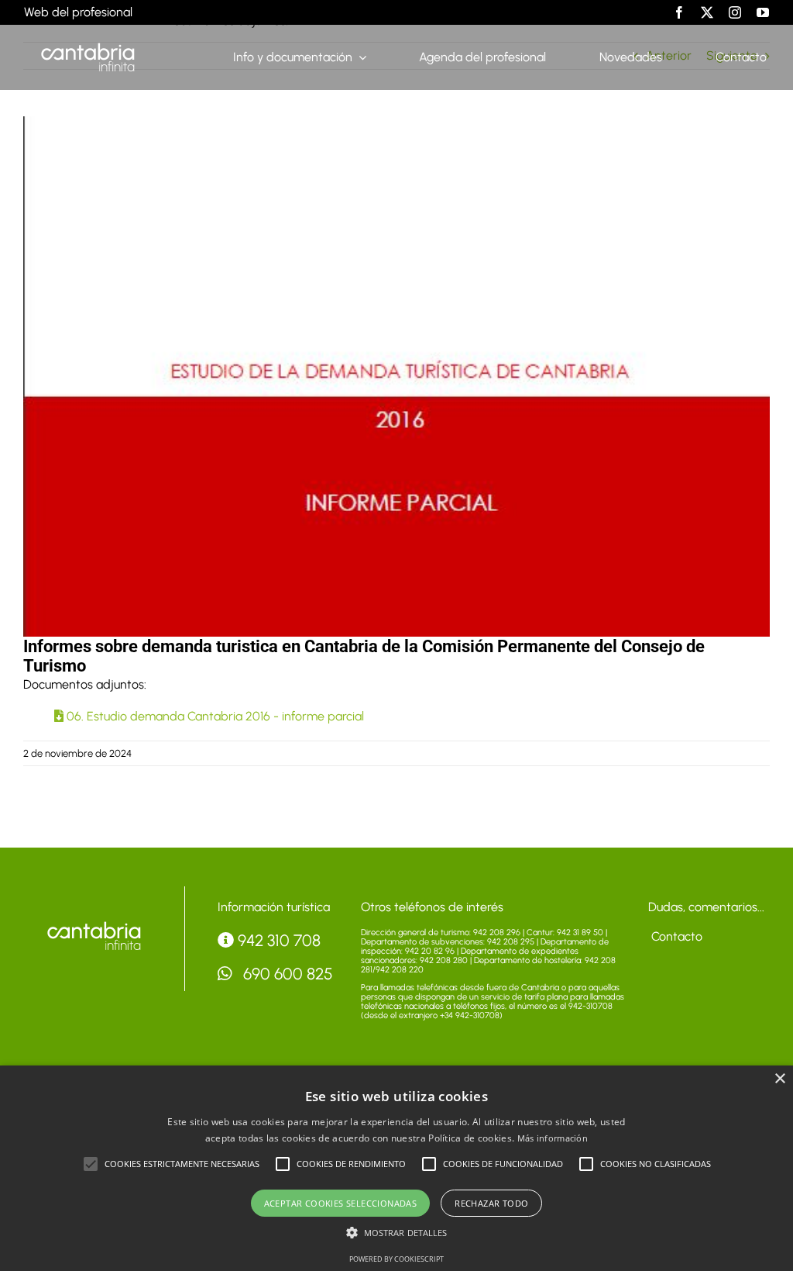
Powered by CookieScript (396, 1259)
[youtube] (763, 12)
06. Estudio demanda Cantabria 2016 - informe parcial (214, 716)
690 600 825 (286, 973)
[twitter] (707, 12)
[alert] (396, 1168)
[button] (90, 1163)
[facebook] (679, 12)
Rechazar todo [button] (491, 1203)
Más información (553, 1138)
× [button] (779, 1079)
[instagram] (735, 12)
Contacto (675, 936)
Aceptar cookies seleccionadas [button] (340, 1203)
